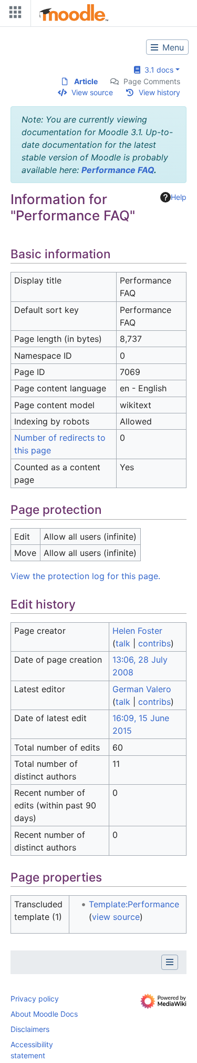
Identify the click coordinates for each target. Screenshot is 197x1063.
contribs (154, 643)
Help (178, 197)
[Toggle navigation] (13, 14)
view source (116, 917)
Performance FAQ (117, 170)
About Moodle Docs (44, 1013)
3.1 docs (156, 69)
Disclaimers (30, 1029)
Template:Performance (134, 904)
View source (92, 92)
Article (86, 81)
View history (159, 92)
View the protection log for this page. (85, 576)
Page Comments (151, 81)
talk (123, 643)
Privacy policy (35, 998)
